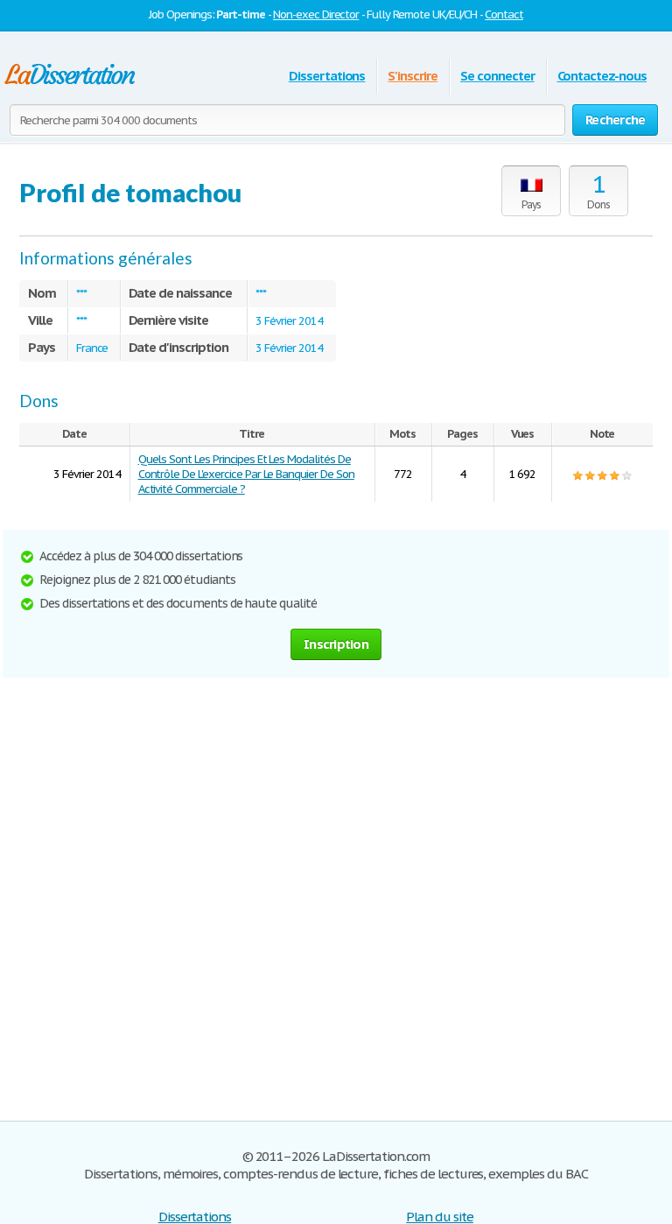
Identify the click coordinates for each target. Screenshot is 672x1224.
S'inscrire (413, 75)
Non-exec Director (316, 14)
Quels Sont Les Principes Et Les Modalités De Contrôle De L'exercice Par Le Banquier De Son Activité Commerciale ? (246, 474)
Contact (504, 14)
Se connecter (497, 75)
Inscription (336, 644)
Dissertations (327, 75)
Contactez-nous (602, 75)
